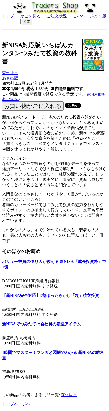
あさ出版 (10, 78)
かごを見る (30, 16)
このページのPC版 (89, 16)
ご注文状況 (57, 16)
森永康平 (10, 73)
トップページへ (16, 404)
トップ (8, 16)
